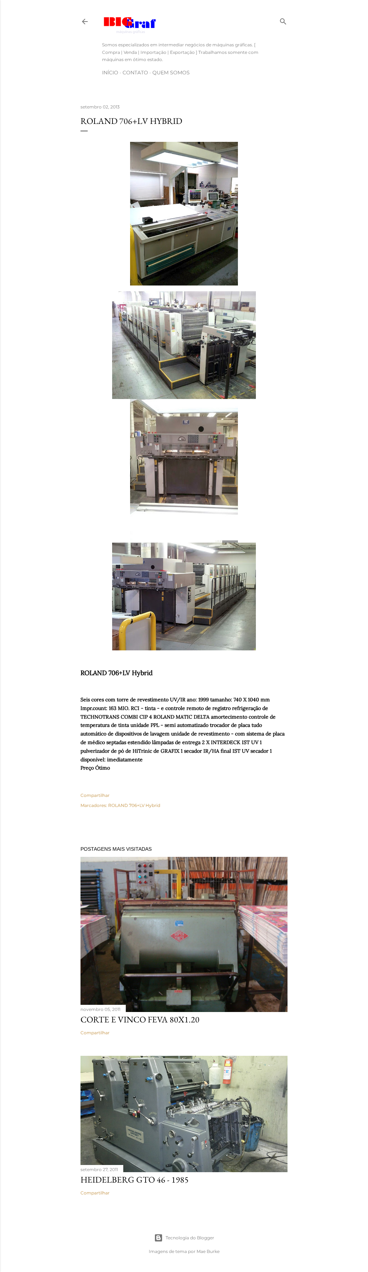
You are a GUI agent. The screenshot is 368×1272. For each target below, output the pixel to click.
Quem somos (171, 72)
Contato (135, 72)
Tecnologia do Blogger (190, 1237)
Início (110, 72)
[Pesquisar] (283, 20)
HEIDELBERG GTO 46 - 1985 (134, 1179)
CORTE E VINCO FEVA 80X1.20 (139, 1019)
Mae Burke (208, 1251)
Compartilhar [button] (95, 795)
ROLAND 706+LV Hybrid (134, 805)
